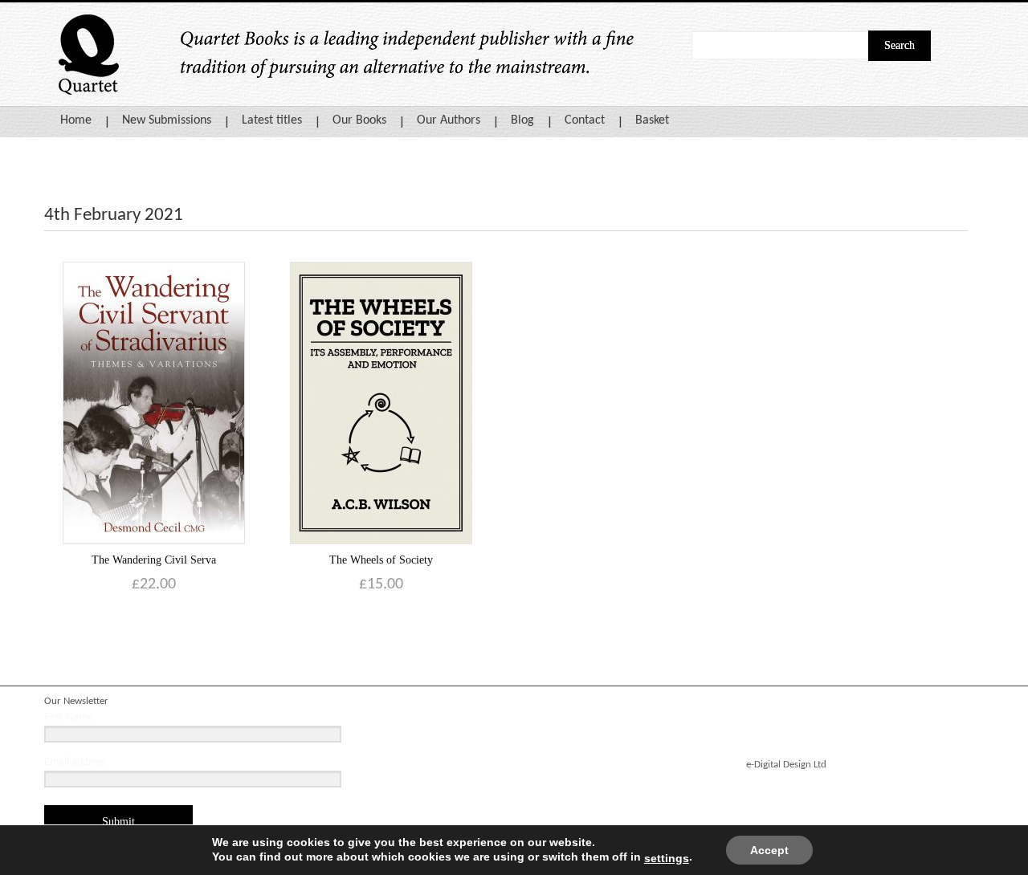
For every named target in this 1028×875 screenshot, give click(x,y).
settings (666, 858)
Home (76, 120)
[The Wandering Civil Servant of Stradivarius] (154, 402)
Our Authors (448, 120)
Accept (769, 850)
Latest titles (272, 120)
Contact (585, 120)
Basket (652, 120)
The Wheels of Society (381, 560)
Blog (522, 120)
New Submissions (166, 120)
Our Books (359, 120)
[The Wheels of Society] (381, 402)
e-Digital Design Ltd (786, 764)
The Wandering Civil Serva (154, 560)
